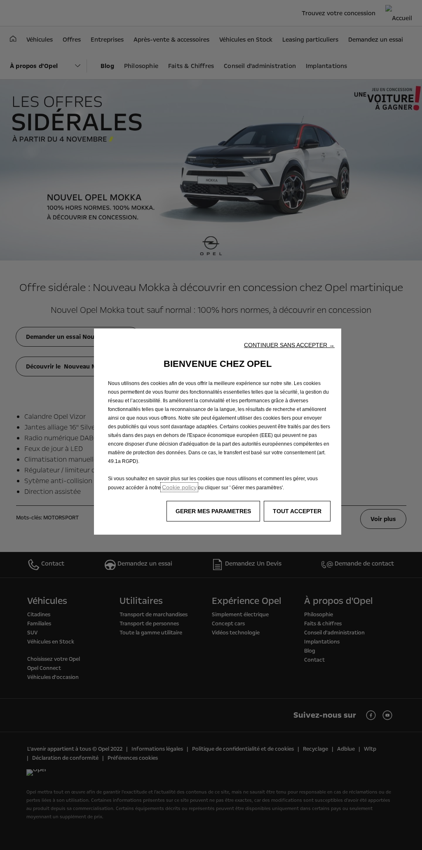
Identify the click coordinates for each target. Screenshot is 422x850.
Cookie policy (179, 487)
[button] (289, 345)
